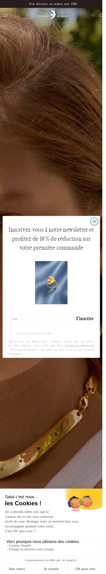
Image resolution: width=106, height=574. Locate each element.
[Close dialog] (94, 221)
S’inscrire (84, 318)
